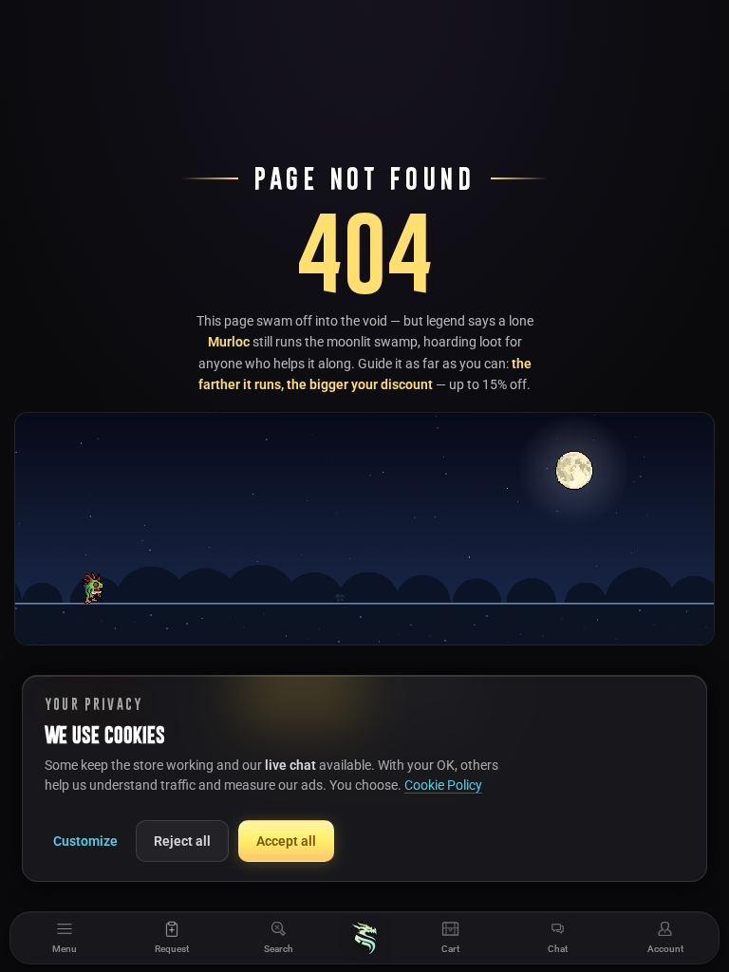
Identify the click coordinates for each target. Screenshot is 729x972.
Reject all (182, 841)
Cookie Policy (443, 785)
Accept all (286, 841)
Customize (85, 841)
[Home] (364, 937)
